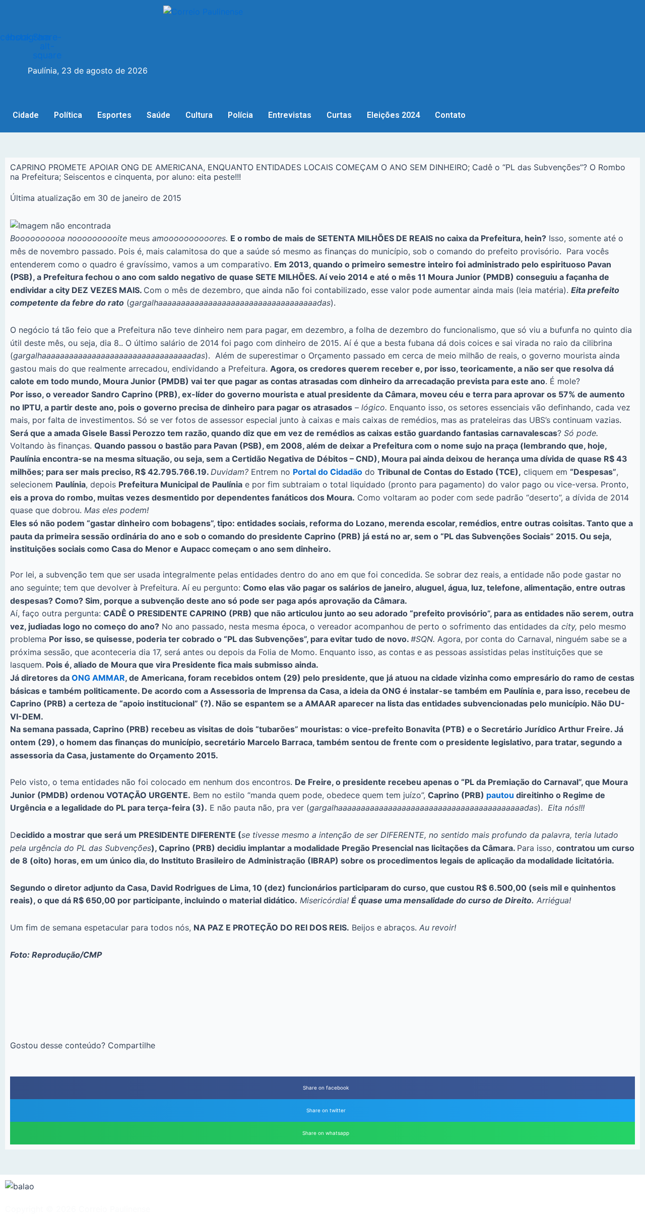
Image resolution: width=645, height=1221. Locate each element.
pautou (500, 795)
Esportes (114, 115)
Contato (450, 115)
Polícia (240, 115)
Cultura (199, 115)
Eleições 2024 (393, 115)
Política (68, 115)
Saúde (158, 115)
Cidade (26, 115)
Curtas (339, 115)
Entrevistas (289, 115)
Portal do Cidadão (327, 472)
